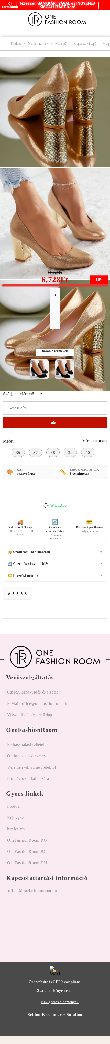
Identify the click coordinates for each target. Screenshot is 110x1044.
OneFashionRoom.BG (27, 851)
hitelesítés (16, 829)
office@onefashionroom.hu (32, 890)
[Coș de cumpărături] (100, 19)
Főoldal (16, 44)
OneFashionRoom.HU (27, 863)
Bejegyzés (16, 817)
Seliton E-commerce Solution (55, 1014)
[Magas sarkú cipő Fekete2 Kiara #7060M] (64, 369)
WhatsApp (55, 505)
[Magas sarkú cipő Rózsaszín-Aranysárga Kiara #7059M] (55, 166)
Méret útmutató (94, 441)
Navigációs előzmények (60, 1002)
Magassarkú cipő (85, 44)
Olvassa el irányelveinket (56, 991)
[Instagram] (24, 923)
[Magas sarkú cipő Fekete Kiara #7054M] (39, 369)
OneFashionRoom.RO (27, 840)
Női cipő (61, 44)
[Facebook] (10, 923)
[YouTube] (38, 923)
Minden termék (38, 44)
